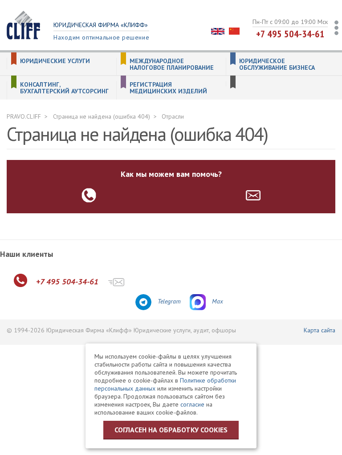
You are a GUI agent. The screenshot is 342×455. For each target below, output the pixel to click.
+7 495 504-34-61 (290, 34)
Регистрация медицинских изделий (168, 88)
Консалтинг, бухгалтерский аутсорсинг (64, 88)
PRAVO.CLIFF (24, 116)
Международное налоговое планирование (172, 64)
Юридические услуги (55, 61)
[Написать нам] (116, 281)
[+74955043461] (88, 195)
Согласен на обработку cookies (171, 429)
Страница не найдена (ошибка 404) (101, 116)
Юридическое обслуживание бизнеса (277, 64)
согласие (192, 404)
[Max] (198, 302)
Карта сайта (319, 330)
